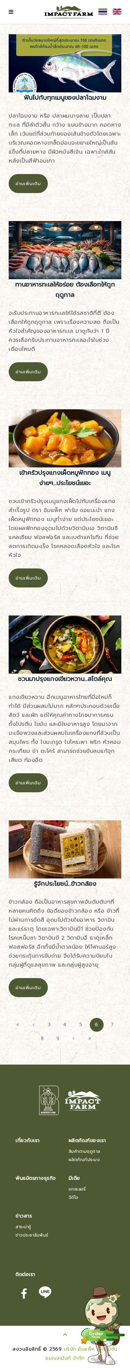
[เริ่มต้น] (18, 1025)
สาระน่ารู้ (23, 1227)
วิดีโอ (73, 1197)
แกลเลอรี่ (77, 1189)
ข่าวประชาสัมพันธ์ (32, 1235)
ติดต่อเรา (25, 1274)
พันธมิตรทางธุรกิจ (36, 1178)
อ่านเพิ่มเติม (28, 183)
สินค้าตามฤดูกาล (84, 1151)
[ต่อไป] (74, 1039)
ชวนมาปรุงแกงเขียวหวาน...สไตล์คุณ (65, 679)
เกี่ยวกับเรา (28, 1140)
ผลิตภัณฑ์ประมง (84, 1160)
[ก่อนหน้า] (34, 1025)
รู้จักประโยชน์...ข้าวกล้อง (65, 883)
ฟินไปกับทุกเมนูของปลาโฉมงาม (65, 97)
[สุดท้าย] (89, 1039)
